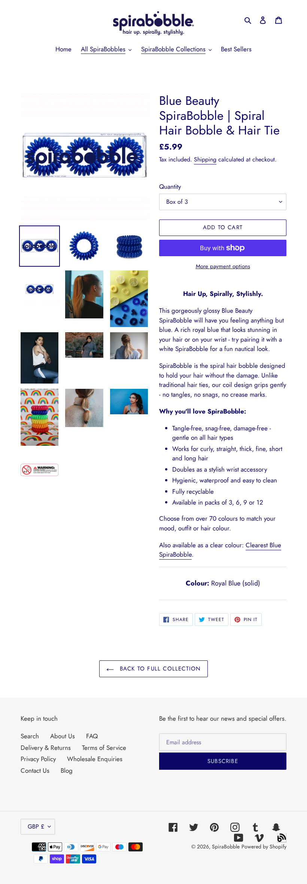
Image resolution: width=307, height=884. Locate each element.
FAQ (92, 736)
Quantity (170, 186)
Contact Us (35, 770)
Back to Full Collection (159, 668)
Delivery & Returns (46, 747)
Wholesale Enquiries (94, 758)
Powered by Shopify (263, 846)
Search (30, 736)
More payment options (223, 266)
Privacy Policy (38, 758)
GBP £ (36, 826)
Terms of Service (104, 747)
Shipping (205, 159)
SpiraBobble (226, 846)
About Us (62, 736)
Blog (67, 770)
